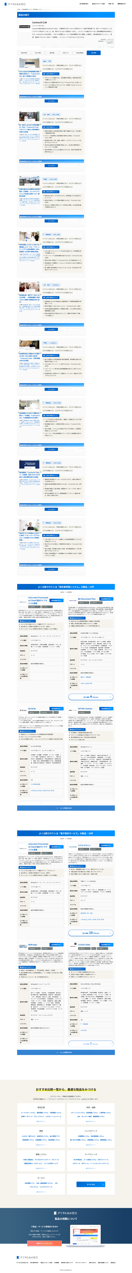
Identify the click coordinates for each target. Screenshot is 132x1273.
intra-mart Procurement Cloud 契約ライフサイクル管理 (38, 600)
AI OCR (24, 1136)
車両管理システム (28, 1140)
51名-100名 (56, 234)
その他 (33, 784)
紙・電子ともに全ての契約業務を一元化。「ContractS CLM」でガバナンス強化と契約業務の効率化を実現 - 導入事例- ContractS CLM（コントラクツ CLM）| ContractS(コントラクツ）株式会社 (29, 137)
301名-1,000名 (85, 683)
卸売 (84, 913)
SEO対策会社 (77, 1160)
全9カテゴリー (41, 1121)
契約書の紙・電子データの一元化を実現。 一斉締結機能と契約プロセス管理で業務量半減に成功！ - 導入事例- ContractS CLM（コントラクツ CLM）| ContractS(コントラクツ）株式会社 (29, 308)
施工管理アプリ (55, 1136)
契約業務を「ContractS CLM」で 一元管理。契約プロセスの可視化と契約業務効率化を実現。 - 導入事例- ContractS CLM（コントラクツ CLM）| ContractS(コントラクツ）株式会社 (29, 483)
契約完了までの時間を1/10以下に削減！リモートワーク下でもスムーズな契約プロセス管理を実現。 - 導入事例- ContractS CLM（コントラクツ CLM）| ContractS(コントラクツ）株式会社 (29, 546)
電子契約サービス (37, 9)
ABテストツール (103, 1160)
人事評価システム (105, 1113)
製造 (82, 677)
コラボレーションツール (53, 1116)
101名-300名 (55, 114)
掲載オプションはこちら (44, 1243)
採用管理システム (92, 1113)
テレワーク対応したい (75, 65)
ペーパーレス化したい (49, 65)
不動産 (45, 179)
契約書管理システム (27, 9)
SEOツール (85, 1163)
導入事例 (93, 53)
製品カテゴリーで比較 (98, 4)
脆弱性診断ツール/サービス (33, 1163)
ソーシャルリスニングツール (99, 1163)
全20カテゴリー (90, 1145)
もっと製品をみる (66, 808)
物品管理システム (54, 1140)
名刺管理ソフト (30, 1183)
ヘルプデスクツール (45, 1187)
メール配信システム (90, 1160)
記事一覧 (111, 4)
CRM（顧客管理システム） (45, 1183)
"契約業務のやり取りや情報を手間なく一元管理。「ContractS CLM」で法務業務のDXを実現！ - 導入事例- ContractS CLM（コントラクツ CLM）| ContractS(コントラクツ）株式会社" (29, 423)
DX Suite (32, 708)
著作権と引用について (67, 1262)
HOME (18, 9)
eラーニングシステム (78, 1113)
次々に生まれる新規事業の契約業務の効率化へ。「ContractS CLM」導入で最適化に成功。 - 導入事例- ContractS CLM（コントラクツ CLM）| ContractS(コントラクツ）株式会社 (29, 81)
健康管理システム (99, 1116)
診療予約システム (42, 1136)
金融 (44, 61)
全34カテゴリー (40, 1145)
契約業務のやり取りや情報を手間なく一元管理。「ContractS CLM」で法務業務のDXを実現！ (29, 415)
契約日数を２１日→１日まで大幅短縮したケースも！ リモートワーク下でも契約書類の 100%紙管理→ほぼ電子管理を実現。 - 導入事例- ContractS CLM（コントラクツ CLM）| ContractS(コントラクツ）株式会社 (29, 257)
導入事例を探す (84, 4)
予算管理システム (55, 1113)
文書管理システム (83, 1136)
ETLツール (55, 1160)
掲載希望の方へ (121, 4)
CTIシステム (34, 1187)
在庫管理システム (41, 1140)
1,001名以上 (55, 285)
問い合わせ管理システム (78, 1140)
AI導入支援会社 (28, 1160)
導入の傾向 (38, 53)
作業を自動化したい (62, 65)
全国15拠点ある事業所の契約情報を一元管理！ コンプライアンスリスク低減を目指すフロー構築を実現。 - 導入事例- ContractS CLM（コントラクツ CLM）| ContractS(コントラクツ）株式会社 (29, 202)
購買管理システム (106, 1140)
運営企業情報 (79, 53)
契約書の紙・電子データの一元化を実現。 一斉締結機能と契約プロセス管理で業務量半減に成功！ (29, 298)
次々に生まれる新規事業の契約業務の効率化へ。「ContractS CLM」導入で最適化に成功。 (29, 73)
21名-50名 (84, 1030)
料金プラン (66, 53)
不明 (49, 61)
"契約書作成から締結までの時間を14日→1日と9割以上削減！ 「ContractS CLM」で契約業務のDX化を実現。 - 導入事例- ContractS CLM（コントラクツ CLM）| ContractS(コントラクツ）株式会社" (29, 366)
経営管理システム (42, 1113)
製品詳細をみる (56, 600)
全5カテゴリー (41, 1192)
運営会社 (113, 1262)
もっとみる (51, 101)
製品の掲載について (103, 1262)
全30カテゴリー (40, 1168)
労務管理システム (93, 1140)
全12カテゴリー (90, 1121)
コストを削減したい (48, 69)
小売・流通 (46, 114)
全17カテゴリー (90, 1168)
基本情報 (52, 53)
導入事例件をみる (91, 696)
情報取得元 (110, 43)
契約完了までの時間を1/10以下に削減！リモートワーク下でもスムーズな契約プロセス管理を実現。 (29, 536)
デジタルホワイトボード (42, 1160)
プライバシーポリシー (81, 1262)
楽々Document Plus (87, 599)
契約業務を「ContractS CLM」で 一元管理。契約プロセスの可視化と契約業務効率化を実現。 (29, 474)
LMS (78, 1116)
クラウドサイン (84, 845)
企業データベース (27, 1116)
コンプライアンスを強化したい (64, 69)
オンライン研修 (87, 1116)
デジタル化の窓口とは (22, 1262)
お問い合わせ (92, 1262)
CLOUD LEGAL (84, 944)
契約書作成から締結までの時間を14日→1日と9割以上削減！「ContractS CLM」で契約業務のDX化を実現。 (29, 357)
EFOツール (76, 1163)
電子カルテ (32, 1136)
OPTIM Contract (85, 708)
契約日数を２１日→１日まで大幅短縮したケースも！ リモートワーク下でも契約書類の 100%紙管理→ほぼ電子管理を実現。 (29, 248)
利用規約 (56, 1262)
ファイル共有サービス (51, 1163)
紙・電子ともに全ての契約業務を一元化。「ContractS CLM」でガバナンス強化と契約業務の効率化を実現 (29, 128)
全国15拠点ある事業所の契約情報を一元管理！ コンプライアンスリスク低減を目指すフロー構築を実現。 (29, 192)
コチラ (112, 47)
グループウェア (39, 1116)
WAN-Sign (32, 944)
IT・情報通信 (47, 234)
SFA (56, 1183)
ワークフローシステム (28, 1113)
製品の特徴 (24, 53)
